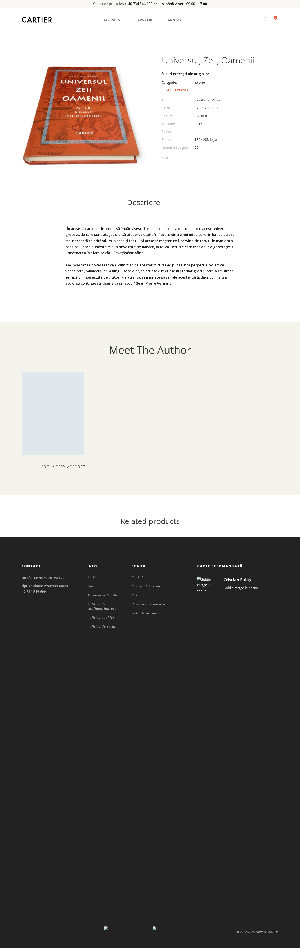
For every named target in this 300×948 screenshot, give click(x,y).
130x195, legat (206, 139)
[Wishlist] (263, 20)
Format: (167, 139)
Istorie (199, 82)
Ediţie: (166, 131)
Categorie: (169, 82)
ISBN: (166, 108)
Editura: (167, 116)
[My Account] (255, 20)
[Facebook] (192, 158)
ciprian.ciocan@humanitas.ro (45, 585)
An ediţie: (169, 123)
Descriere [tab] (143, 202)
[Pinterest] (210, 158)
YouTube (45, 612)
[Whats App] (219, 158)
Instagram (23, 606)
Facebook (23, 612)
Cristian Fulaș (237, 579)
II (195, 131)
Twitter (34, 612)
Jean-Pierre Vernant (209, 100)
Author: (167, 100)
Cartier (201, 116)
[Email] (228, 158)
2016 (198, 123)
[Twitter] (201, 158)
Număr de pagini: (175, 147)
